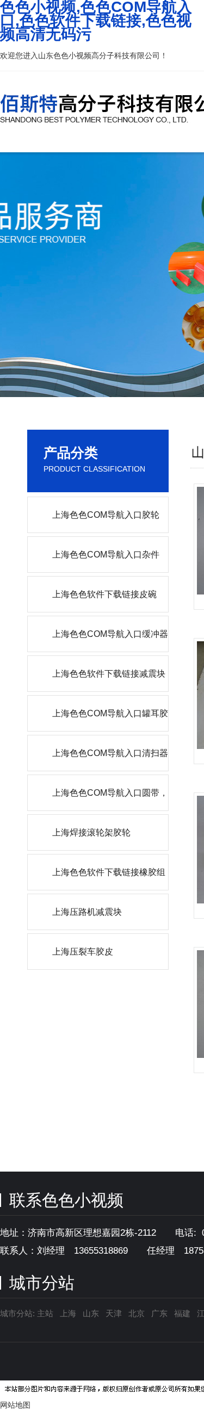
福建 (182, 1313)
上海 (68, 1313)
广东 (159, 1313)
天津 (114, 1313)
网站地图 (15, 1405)
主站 (44, 1313)
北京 (136, 1313)
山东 (91, 1313)
